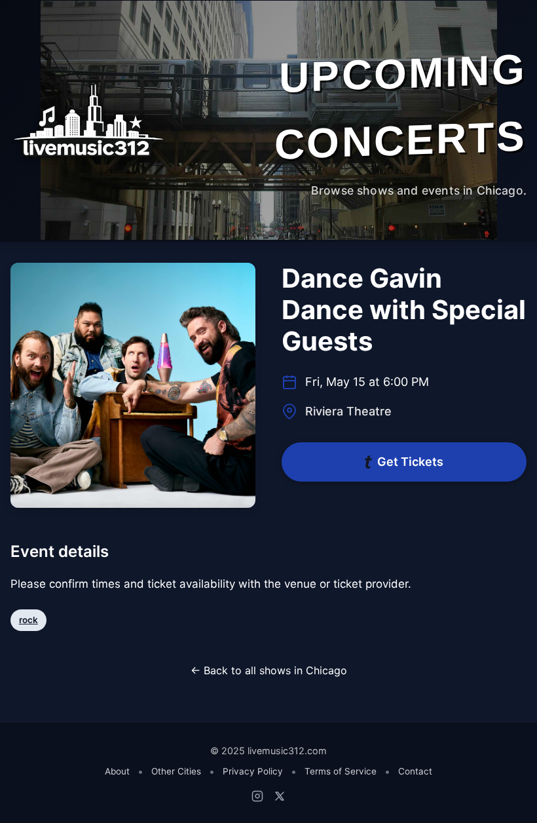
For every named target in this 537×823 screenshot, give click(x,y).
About (117, 771)
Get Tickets (410, 462)
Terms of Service (341, 771)
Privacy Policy (253, 771)
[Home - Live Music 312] (87, 120)
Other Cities (176, 771)
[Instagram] (257, 796)
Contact (415, 771)
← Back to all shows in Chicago (269, 670)
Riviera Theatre (348, 411)
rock (28, 620)
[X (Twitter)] (280, 796)
